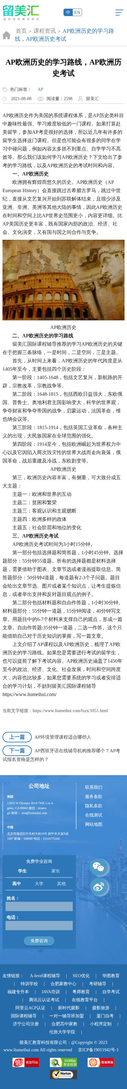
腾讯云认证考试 (44, 1000)
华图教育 (111, 975)
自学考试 (111, 992)
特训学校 (29, 983)
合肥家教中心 (63, 983)
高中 (16, 883)
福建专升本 (18, 992)
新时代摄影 (69, 1008)
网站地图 (93, 824)
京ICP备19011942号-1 (98, 1050)
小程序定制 (101, 1024)
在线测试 (93, 815)
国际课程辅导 (24, 1016)
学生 (22, 871)
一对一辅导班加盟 (66, 1016)
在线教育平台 (85, 1000)
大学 (39, 883)
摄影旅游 (100, 1008)
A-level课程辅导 (45, 975)
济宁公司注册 (26, 1024)
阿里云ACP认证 (30, 1008)
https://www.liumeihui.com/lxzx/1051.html (70, 710)
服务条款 (93, 796)
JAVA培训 (51, 992)
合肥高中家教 (64, 1024)
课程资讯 (45, 31)
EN (77, 12)
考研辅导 (97, 983)
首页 (21, 31)
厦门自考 (105, 1016)
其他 (61, 883)
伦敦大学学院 (62, 1032)
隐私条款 (93, 806)
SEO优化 (81, 975)
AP (40, 89)
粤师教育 (81, 992)
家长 (55, 871)
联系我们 (93, 787)
